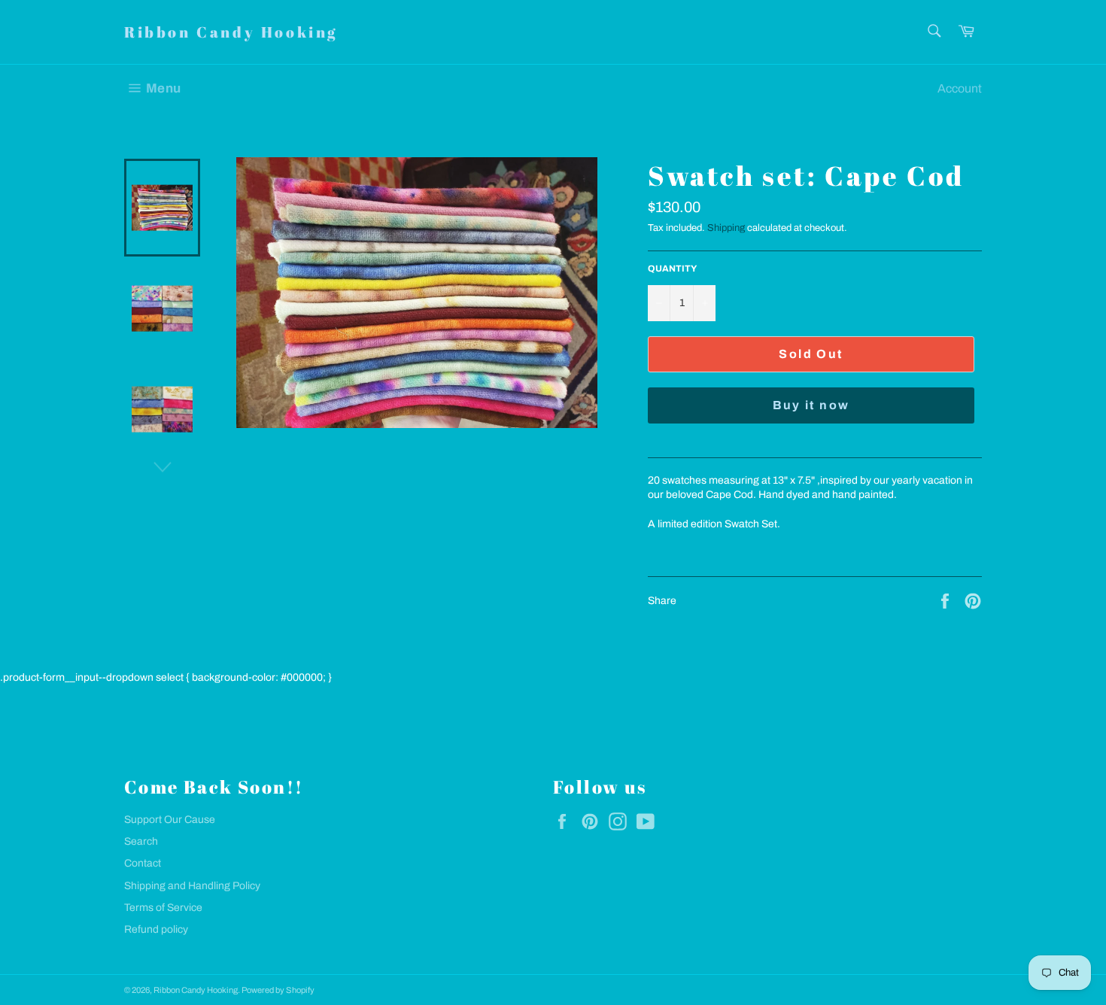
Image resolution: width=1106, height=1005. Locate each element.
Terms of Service (163, 907)
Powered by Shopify (278, 989)
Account (959, 88)
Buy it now (811, 405)
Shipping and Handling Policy (192, 885)
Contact (142, 863)
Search (141, 841)
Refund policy (156, 929)
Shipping (726, 228)
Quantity (672, 268)
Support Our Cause (169, 819)
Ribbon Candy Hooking (231, 32)
